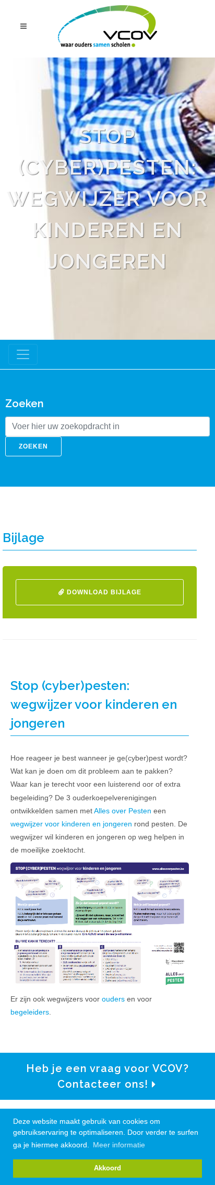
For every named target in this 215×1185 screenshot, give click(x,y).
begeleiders (29, 1012)
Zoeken (33, 446)
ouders (112, 999)
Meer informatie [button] (119, 1145)
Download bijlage (103, 592)
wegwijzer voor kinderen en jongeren (71, 824)
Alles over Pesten (122, 811)
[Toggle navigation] (23, 354)
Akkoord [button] (107, 1168)
